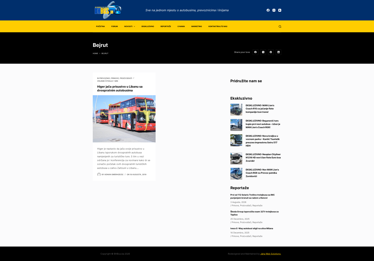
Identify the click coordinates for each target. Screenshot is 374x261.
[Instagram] (273, 10)
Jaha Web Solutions (270, 253)
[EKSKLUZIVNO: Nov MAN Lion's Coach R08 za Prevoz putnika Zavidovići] (236, 174)
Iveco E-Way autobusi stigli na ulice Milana (251, 228)
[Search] (280, 26)
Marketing (196, 26)
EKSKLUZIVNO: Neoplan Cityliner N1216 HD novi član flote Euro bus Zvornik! (263, 157)
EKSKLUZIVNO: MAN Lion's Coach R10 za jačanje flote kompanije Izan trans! (260, 108)
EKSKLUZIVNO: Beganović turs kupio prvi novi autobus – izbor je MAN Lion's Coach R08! (263, 124)
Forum (114, 26)
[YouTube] (279, 10)
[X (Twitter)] (263, 52)
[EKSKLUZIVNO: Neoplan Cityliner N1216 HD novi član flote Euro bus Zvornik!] (236, 158)
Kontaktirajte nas (217, 26)
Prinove (115, 78)
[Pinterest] (271, 52)
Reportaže (166, 26)
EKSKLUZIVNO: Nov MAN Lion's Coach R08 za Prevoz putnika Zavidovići (262, 173)
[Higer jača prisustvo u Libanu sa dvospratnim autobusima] (124, 118)
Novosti (128, 26)
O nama (181, 26)
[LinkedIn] (278, 52)
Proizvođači (126, 78)
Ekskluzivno (148, 26)
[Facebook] (268, 10)
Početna (100, 26)
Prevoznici (104, 78)
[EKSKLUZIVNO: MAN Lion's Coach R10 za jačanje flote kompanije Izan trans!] (236, 110)
